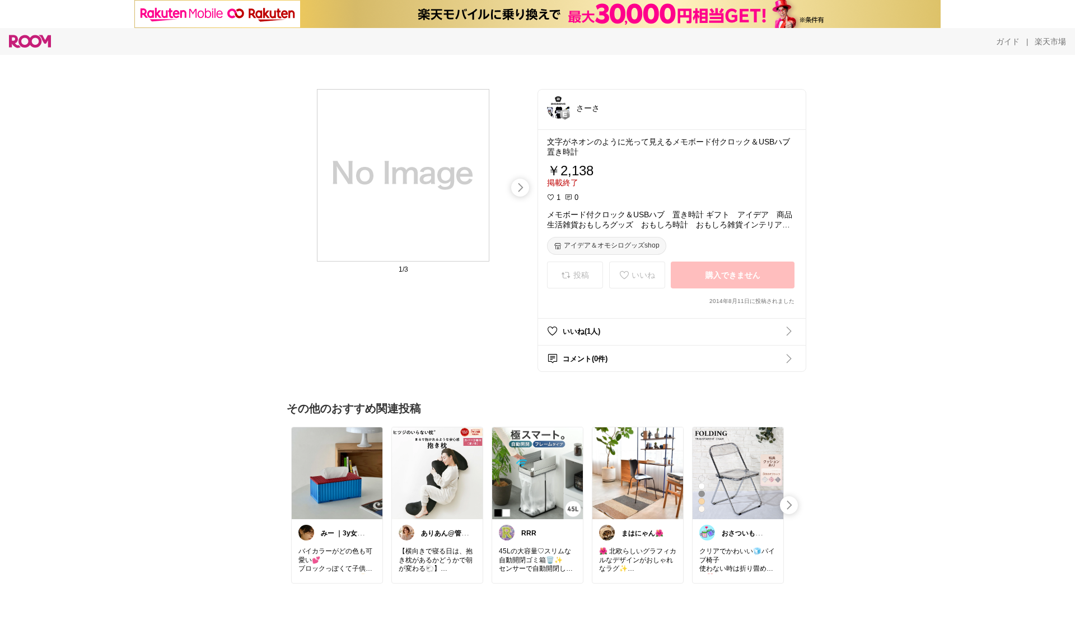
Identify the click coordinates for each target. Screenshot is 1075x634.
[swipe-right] (520, 188)
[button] (558, 107)
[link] (337, 472)
